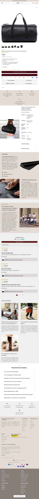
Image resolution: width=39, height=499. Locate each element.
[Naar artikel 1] (3, 46)
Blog (22, 429)
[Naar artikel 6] (18, 46)
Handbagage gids (23, 487)
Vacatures (31, 427)
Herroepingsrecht (4, 439)
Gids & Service (24, 422)
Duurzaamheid (32, 424)
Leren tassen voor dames (5, 474)
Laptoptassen (23, 472)
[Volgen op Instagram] (6, 457)
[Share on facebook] (5, 256)
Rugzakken (3, 478)
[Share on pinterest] (2, 256)
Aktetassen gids (23, 490)
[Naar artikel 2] (6, 46)
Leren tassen (3, 472)
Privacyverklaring (4, 437)
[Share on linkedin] (4, 256)
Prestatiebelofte (32, 425)
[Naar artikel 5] (15, 46)
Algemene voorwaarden (5, 436)
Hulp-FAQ (23, 427)
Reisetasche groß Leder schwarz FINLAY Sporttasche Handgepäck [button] (14, 275)
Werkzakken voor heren (24, 476)
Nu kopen (19, 74)
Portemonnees (4, 480)
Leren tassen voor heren (5, 476)
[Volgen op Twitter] (4, 457)
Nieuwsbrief (24, 430)
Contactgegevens (24, 420)
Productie (31, 422)
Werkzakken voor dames (24, 474)
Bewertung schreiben (19, 241)
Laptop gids (22, 489)
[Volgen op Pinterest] (9, 457)
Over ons (31, 420)
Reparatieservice (24, 424)
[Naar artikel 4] (12, 46)
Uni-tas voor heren (23, 480)
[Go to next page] (24, 295)
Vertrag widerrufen (19, 496)
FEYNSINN (3, 49)
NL (11, 56)
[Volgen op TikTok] (11, 457)
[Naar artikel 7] (21, 46)
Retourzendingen (24, 425)
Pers (30, 429)
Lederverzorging (23, 485)
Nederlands (23, 460)
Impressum (3, 441)
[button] (4, 52)
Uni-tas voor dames (24, 478)
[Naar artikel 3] (9, 46)
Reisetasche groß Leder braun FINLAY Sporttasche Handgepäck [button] (13, 259)
